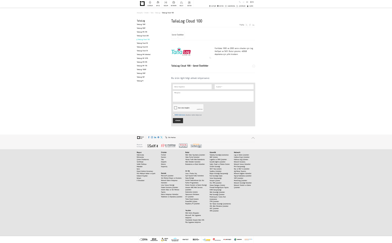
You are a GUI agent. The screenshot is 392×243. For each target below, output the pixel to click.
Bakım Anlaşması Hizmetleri (169, 194)
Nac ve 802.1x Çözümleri (241, 169)
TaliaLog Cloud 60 (142, 47)
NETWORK (174, 5)
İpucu (138, 169)
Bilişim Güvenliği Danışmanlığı (219, 173)
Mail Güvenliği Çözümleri (217, 194)
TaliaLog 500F (141, 28)
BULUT (181, 5)
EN (253, 2)
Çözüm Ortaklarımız (143, 159)
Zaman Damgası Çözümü (217, 185)
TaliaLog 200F (141, 73)
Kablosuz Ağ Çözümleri (241, 159)
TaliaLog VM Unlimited (143, 54)
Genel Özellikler (178, 35)
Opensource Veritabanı (192, 194)
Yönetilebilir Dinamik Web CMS (194, 220)
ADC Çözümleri (214, 208)
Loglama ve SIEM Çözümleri (218, 159)
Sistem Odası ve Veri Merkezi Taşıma (170, 191)
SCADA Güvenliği (215, 166)
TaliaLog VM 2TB (142, 32)
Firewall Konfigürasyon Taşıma (219, 187)
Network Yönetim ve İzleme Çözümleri (242, 187)
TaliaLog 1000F (141, 69)
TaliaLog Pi (140, 81)
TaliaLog (157, 13)
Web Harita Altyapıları (192, 213)
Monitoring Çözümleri (240, 180)
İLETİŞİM (213, 6)
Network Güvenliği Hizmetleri (243, 183)
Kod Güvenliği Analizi (216, 176)
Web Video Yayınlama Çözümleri (195, 155)
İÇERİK (251, 6)
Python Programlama (191, 183)
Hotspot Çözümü (215, 180)
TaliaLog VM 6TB (142, 62)
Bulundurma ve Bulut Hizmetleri (195, 164)
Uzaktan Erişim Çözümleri (241, 157)
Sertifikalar (140, 162)
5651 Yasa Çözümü (216, 169)
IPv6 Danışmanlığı (239, 166)
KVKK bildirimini (180, 115)
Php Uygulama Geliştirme (193, 222)
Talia (152, 13)
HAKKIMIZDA (231, 6)
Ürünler (146, 13)
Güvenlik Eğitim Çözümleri (217, 162)
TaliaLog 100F (141, 24)
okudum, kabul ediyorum (188, 115)
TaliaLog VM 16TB (142, 58)
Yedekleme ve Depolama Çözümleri (171, 197)
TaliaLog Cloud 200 (143, 36)
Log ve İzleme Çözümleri (241, 155)
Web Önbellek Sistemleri (192, 162)
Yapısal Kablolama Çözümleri (242, 176)
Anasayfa (140, 13)
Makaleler (140, 166)
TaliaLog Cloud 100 (144, 39)
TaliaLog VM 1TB (142, 66)
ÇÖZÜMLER (242, 6)
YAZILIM (166, 5)
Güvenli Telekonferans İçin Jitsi (194, 180)
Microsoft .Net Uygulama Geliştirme (193, 217)
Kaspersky (164, 166)
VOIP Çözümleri (238, 178)
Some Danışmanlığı (216, 178)
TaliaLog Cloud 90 (142, 43)
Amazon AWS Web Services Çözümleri (194, 189)
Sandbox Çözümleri (215, 171)
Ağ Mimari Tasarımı (240, 171)
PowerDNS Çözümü (191, 201)
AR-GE (158, 5)
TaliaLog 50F (141, 77)
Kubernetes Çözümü (191, 192)
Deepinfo (163, 162)
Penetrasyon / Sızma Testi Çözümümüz (218, 198)
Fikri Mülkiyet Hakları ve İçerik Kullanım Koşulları (146, 175)
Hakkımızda (140, 155)
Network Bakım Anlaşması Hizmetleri (169, 182)
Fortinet (163, 155)
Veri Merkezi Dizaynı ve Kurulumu (171, 178)
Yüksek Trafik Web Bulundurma (195, 159)
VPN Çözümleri (214, 211)
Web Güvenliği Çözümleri (217, 192)
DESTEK (189, 5)
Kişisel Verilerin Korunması (145, 171)
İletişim (139, 178)
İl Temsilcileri (140, 180)
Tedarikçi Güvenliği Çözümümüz (219, 155)
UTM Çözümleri (214, 201)
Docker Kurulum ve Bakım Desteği (196, 185)
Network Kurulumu (239, 162)
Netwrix (163, 164)
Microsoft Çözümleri (167, 176)
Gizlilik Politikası (142, 164)
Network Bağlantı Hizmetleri (242, 173)
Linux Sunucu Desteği (167, 185)
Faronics (163, 157)
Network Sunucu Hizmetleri (242, 164)
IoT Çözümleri (189, 197)
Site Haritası (172, 137)
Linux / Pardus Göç (191, 173)
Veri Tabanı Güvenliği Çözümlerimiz (220, 204)
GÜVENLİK (150, 5)
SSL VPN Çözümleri (216, 183)
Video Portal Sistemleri (192, 157)
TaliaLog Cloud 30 (142, 51)
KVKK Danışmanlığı (215, 190)
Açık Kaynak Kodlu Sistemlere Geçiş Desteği (194, 177)
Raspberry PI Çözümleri (192, 204)
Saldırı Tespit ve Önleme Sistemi (220, 164)
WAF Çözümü (214, 157)
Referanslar (140, 157)
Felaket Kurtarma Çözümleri (169, 187)
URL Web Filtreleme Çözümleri (219, 206)
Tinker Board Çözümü (192, 199)
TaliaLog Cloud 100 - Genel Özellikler (189, 66)
